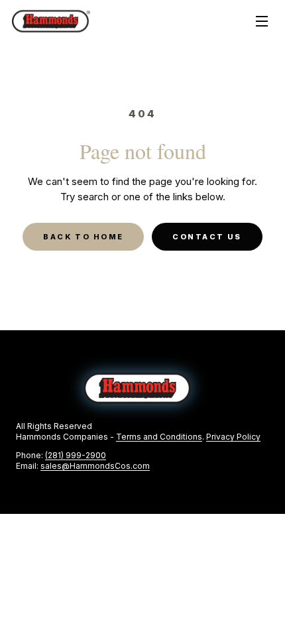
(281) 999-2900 (75, 455)
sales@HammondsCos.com (95, 466)
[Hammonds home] (51, 21)
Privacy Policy (233, 437)
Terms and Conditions (159, 437)
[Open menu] (262, 21)
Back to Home (83, 236)
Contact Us (206, 236)
